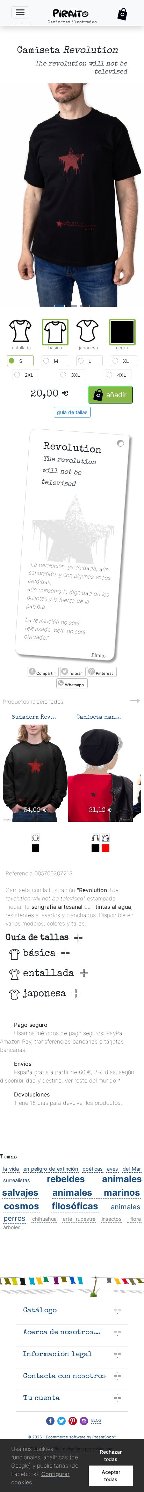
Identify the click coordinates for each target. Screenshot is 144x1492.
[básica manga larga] (95, 838)
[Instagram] (84, 1421)
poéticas (92, 1169)
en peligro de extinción (50, 1169)
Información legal (58, 1354)
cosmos (21, 1206)
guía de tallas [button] (72, 412)
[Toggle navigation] (20, 12)
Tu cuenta (41, 1398)
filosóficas (75, 1206)
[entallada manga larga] (105, 838)
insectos (112, 1219)
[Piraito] (76, 12)
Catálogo (40, 1310)
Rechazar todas (111, 1455)
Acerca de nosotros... (62, 1332)
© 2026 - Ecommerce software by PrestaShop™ (72, 1437)
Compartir (45, 673)
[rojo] (105, 848)
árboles (12, 1227)
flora (135, 1219)
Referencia (19, 873)
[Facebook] (50, 1421)
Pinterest (104, 673)
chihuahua (44, 1219)
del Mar (132, 1169)
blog (96, 1419)
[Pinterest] (73, 1421)
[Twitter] (61, 1421)
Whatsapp (74, 684)
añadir (116, 395)
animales (126, 1206)
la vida (11, 1169)
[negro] (35, 848)
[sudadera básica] (35, 838)
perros (14, 1218)
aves (112, 1169)
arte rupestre (79, 1219)
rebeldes (66, 1178)
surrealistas (16, 1180)
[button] (122, 14)
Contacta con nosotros (64, 1376)
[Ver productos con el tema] (128, 1219)
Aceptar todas (111, 1475)
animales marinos (96, 1192)
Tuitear (75, 673)
